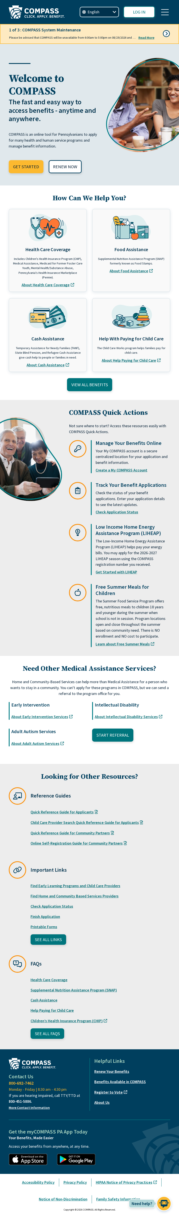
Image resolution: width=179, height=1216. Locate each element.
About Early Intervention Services (39, 716)
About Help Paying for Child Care (129, 360)
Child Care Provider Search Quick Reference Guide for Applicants (85, 822)
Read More (146, 37)
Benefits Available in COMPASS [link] (120, 1081)
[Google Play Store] (78, 1159)
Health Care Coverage (49, 979)
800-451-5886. (20, 1101)
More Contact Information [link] (29, 1107)
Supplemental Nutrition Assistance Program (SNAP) (74, 990)
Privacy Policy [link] (75, 1182)
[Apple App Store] (30, 1159)
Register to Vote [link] (108, 1092)
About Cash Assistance (46, 364)
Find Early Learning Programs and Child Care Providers (75, 885)
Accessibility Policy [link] (38, 1182)
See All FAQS (47, 1033)
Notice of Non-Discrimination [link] (63, 1199)
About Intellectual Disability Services (126, 716)
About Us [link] (102, 1102)
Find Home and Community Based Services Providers (75, 896)
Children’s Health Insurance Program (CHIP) (67, 1020)
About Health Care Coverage (46, 284)
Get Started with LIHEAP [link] (116, 572)
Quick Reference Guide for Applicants (62, 812)
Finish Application (45, 916)
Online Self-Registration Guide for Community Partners (77, 843)
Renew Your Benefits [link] (111, 1071)
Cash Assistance (44, 1000)
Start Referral (112, 735)
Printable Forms (44, 926)
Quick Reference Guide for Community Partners (70, 832)
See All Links (48, 939)
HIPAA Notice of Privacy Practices (124, 1182)
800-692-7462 (21, 1083)
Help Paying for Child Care (52, 1010)
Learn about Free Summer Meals (123, 644)
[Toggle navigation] (164, 12)
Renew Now (65, 166)
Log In (139, 12)
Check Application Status (117, 512)
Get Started (26, 166)
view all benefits (89, 384)
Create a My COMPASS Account (121, 470)
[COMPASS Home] (37, 12)
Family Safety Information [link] (118, 1199)
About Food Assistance (129, 270)
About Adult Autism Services (35, 743)
